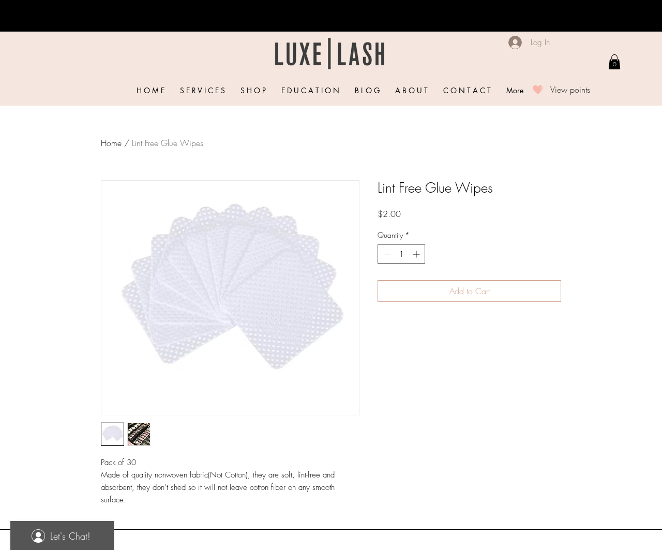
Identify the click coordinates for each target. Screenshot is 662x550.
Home (111, 143)
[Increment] (417, 254)
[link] (614, 61)
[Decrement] (385, 254)
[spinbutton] (401, 254)
